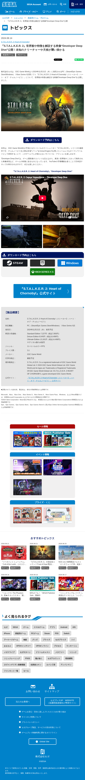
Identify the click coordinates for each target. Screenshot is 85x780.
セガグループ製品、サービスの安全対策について (41, 727)
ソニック (73, 652)
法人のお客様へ (23, 702)
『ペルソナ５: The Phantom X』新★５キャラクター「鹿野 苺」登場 (13, 594)
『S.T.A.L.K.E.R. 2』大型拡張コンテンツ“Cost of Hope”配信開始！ (42, 563)
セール (26, 671)
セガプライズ (60, 640)
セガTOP (5, 18)
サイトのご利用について (31, 717)
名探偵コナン (36, 665)
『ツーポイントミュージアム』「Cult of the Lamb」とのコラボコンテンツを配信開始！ (13, 563)
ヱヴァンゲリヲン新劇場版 (14, 665)
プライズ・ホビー (30, 12)
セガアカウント (54, 658)
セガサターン (25, 652)
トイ (73, 640)
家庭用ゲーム (33, 18)
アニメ (49, 12)
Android (63, 627)
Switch (66, 633)
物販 (25, 640)
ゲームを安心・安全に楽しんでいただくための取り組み (44, 712)
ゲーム (12, 12)
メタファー (59, 652)
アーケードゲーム (11, 640)
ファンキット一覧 (11, 671)
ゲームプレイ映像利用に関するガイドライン (39, 733)
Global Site (44, 741)
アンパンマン (66, 665)
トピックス (75, 12)
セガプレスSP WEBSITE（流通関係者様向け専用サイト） (62, 701)
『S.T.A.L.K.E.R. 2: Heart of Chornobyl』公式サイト (40, 291)
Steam (47, 633)
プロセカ (57, 646)
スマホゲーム (15, 599)
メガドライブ (9, 652)
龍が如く (38, 658)
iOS (74, 627)
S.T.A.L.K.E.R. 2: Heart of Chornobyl (15, 42)
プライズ (46, 640)
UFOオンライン (42, 646)
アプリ (52, 627)
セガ (6, 627)
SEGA (15, 627)
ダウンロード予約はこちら (44, 140)
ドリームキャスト (43, 652)
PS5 (56, 633)
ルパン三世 (50, 665)
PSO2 (27, 658)
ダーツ (63, 12)
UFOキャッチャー (23, 646)
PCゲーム (44, 18)
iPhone (7, 633)
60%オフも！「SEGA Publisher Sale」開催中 (42, 594)
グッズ (35, 640)
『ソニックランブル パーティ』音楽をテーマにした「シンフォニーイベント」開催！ (71, 594)
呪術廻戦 (68, 658)
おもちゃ (7, 646)
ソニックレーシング (12, 658)
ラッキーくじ (71, 646)
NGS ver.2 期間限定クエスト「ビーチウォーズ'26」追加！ (70, 563)
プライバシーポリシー (30, 722)
